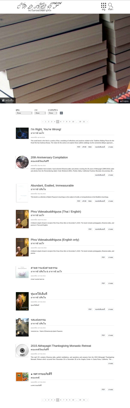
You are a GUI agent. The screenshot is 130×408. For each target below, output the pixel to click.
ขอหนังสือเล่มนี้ (100, 147)
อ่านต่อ (111, 147)
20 (80, 121)
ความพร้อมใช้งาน (53, 110)
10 (73, 121)
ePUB (84, 147)
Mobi (90, 147)
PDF (78, 147)
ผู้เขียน (18, 110)
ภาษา (35, 110)
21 (84, 121)
